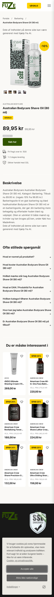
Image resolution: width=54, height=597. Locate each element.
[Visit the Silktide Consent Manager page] (44, 587)
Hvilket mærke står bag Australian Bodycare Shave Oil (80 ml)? (26, 278)
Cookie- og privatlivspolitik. (20, 560)
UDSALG (34, 5)
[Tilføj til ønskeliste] (21, 356)
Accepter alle (27, 569)
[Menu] (49, 5)
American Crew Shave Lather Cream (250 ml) (39, 429)
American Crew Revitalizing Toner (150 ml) (12, 429)
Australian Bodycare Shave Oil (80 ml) (21, 22)
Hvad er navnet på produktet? (18, 256)
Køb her (12, 141)
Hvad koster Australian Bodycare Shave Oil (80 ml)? (25, 266)
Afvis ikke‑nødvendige (27, 578)
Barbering (18, 18)
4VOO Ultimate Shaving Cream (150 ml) (14, 383)
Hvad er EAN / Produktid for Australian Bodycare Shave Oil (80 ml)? (23, 289)
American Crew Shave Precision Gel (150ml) (13, 475)
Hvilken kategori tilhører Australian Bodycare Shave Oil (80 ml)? (26, 300)
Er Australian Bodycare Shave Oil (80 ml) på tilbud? (26, 323)
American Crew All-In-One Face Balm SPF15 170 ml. (39, 383)
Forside (6, 18)
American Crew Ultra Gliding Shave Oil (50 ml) (39, 475)
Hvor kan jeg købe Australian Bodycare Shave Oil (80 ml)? (27, 312)
